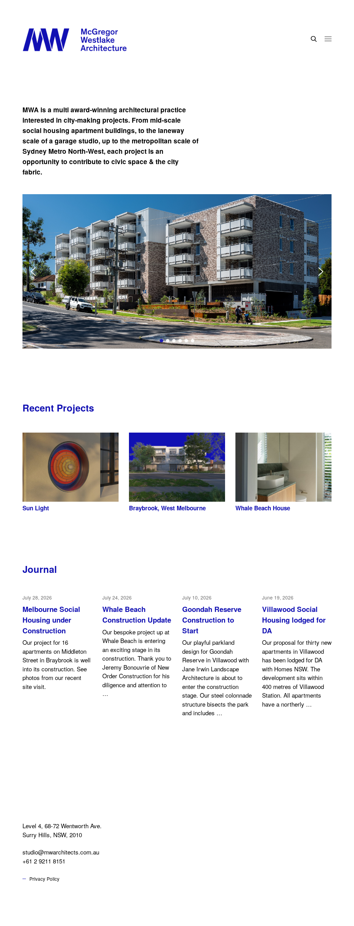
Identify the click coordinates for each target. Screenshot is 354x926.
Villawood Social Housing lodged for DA (294, 619)
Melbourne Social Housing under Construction (51, 619)
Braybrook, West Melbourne (167, 508)
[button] (177, 271)
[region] (177, 271)
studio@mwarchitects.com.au (60, 852)
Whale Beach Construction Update (136, 614)
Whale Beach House (262, 508)
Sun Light (35, 508)
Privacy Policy (44, 878)
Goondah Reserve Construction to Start (211, 619)
